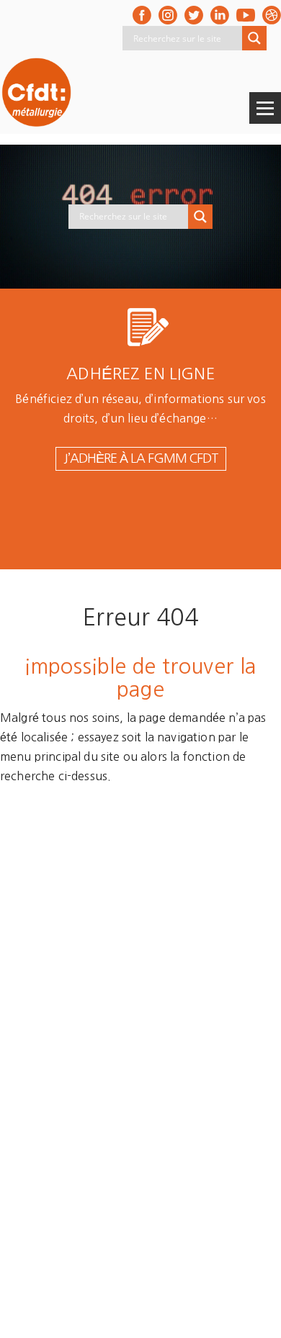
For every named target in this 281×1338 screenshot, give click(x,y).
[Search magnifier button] (254, 38)
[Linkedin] (220, 15)
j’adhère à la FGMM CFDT (140, 458)
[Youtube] (246, 15)
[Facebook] (142, 15)
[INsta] (168, 15)
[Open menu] (265, 108)
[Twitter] (194, 15)
